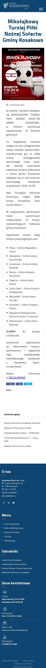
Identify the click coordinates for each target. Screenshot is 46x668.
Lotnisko (7, 536)
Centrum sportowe (11, 524)
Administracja (9, 540)
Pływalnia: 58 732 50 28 (12, 602)
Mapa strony (28, 660)
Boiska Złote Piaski (11, 532)
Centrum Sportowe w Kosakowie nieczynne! (22, 423)
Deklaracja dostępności (23, 666)
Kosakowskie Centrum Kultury (14, 564)
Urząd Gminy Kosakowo (12, 560)
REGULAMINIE (17, 377)
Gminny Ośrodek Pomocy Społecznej (17, 568)
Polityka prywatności (23, 663)
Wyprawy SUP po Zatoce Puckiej (17, 427)
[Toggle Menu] (41, 9)
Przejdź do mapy (9, 644)
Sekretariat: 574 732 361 (13, 599)
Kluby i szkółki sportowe (13, 528)
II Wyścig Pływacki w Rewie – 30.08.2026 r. (22, 432)
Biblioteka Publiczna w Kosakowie (16, 572)
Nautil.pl (15, 660)
